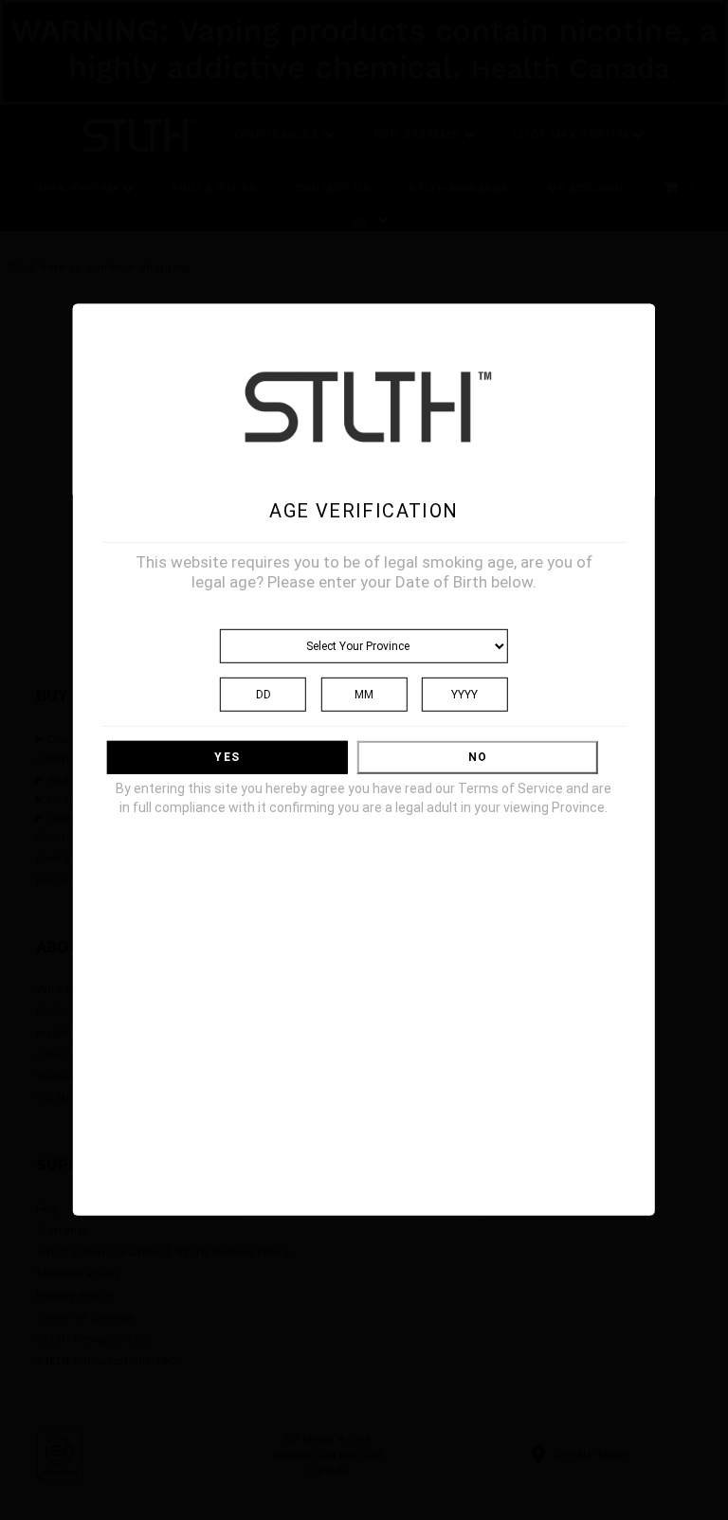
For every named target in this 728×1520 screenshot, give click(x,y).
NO (477, 757)
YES (227, 757)
